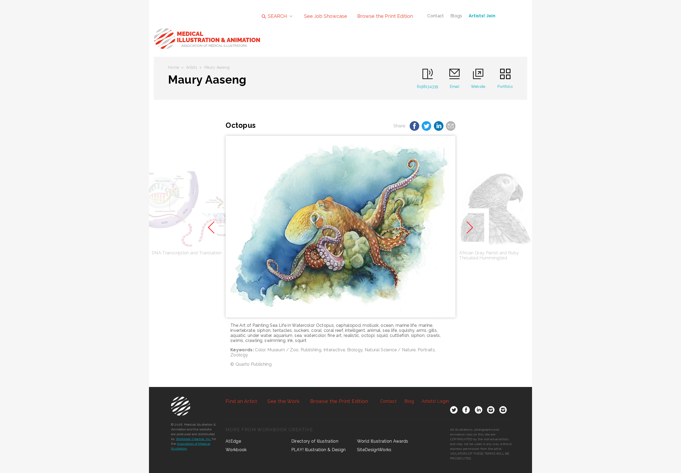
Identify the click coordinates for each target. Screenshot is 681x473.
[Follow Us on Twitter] (454, 411)
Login (435, 401)
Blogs (456, 15)
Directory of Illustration (314, 441)
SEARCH (277, 16)
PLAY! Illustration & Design (318, 449)
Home (173, 67)
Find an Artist (241, 401)
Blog (409, 401)
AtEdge (233, 441)
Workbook (236, 449)
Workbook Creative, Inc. (193, 439)
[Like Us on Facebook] (466, 411)
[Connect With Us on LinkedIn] (478, 411)
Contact (435, 15)
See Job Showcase (325, 16)
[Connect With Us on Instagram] (491, 411)
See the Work (283, 401)
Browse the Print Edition (385, 16)
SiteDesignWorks (374, 449)
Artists (191, 67)
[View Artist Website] (340, 227)
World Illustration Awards (382, 441)
